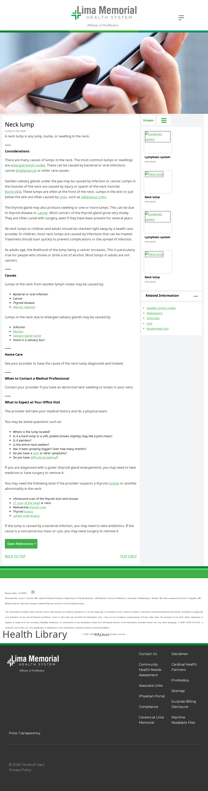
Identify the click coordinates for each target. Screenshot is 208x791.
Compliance (148, 707)
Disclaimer (179, 654)
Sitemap (178, 691)
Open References (21, 544)
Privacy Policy (20, 770)
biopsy (28, 511)
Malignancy (154, 313)
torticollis (13, 191)
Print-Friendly (128, 118)
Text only (128, 556)
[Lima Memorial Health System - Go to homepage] (104, 16)
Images (148, 120)
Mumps (18, 331)
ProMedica (180, 680)
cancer (43, 213)
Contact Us (148, 654)
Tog (164, 120)
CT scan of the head (26, 503)
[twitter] (189, 764)
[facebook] (173, 764)
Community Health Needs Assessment (150, 670)
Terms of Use (31, 765)
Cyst (149, 323)
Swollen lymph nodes (161, 308)
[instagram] (181, 764)
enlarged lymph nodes (28, 165)
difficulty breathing (43, 457)
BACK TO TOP (15, 556)
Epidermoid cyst (158, 328)
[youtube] (197, 764)
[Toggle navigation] (181, 17)
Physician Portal (152, 696)
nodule (113, 483)
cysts (63, 197)
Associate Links (151, 686)
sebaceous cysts (93, 197)
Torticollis (153, 318)
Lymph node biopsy (26, 516)
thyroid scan (37, 507)
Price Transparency (24, 733)
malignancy (26, 170)
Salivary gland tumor (27, 336)
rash (36, 453)
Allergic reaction (24, 307)
